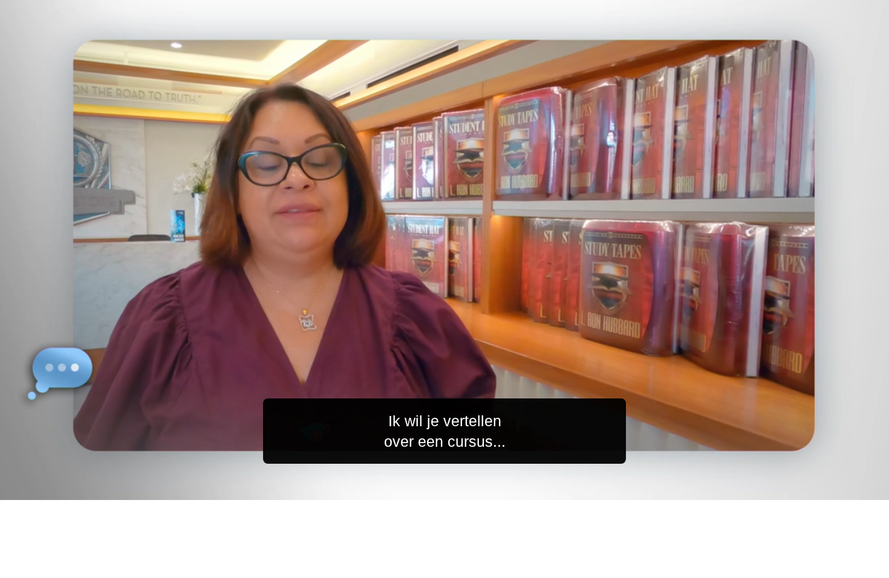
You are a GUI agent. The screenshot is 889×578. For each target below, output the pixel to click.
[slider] (469, 488)
